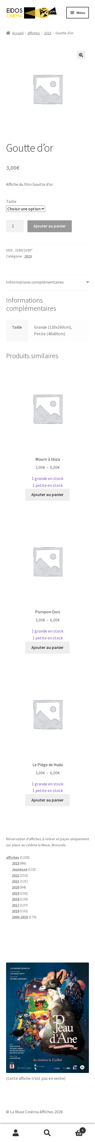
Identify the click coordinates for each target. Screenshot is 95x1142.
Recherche (47, 1133)
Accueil (17, 33)
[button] (81, 55)
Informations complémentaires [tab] (35, 282)
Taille (11, 201)
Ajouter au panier (50, 226)
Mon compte (16, 1133)
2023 (47, 33)
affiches (33, 33)
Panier (73, 1128)
